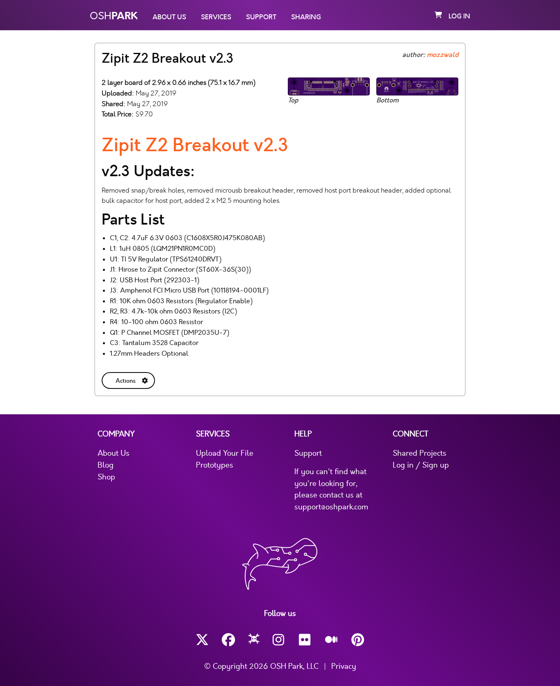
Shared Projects (419, 453)
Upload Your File (224, 453)
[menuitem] (129, 379)
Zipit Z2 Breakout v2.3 (195, 145)
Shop (106, 477)
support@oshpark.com (331, 507)
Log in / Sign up (421, 465)
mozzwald (442, 54)
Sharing (306, 17)
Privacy (343, 666)
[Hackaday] (254, 640)
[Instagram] (279, 640)
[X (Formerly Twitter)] (202, 640)
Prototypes (214, 465)
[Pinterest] (357, 640)
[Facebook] (228, 640)
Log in (459, 16)
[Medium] (331, 640)
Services (216, 17)
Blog (106, 465)
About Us (169, 17)
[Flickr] (305, 640)
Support (261, 17)
